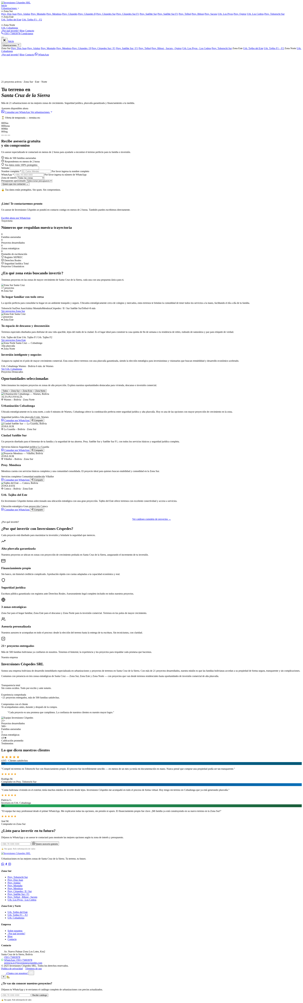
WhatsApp (43, 54)
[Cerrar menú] (4, 40)
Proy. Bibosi (198, 14)
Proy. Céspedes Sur (106, 14)
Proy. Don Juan (9, 14)
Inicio (4, 5)
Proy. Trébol (185, 14)
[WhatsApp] (3, 864)
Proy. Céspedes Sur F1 (127, 14)
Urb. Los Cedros (255, 14)
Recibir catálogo (39, 995)
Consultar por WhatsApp (17, 112)
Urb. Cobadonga (9, 27)
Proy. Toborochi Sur (274, 14)
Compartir (38, 420)
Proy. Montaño (38, 14)
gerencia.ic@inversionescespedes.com (23, 963)
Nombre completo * (11, 171)
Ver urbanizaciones (40, 112)
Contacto (29, 30)
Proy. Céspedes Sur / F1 (104, 48)
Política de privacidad (12, 968)
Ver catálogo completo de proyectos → (151, 519)
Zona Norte (40, 391)
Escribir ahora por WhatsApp (15, 218)
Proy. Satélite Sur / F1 (127, 48)
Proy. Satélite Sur (148, 14)
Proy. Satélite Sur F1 (167, 14)
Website (5, 168)
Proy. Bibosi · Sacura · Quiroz (167, 48)
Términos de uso (33, 968)
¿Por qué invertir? (10, 30)
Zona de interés (9, 177)
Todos (5, 391)
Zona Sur (15, 391)
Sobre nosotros (15, 930)
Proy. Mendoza (54, 14)
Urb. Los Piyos (225, 14)
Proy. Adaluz (23, 14)
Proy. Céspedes (69, 14)
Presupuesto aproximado (13, 180)
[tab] (2, 135)
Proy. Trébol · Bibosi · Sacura (22, 897)
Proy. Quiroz (240, 14)
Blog (22, 30)
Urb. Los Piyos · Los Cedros (196, 48)
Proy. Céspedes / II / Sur (20, 891)
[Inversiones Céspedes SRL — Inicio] (16, 2)
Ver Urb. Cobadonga (11, 369)
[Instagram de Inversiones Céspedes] (9, 864)
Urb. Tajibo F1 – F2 (32, 19)
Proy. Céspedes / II (81, 48)
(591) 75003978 (12, 33)
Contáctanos (27, 33)
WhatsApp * (7, 174)
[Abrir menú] (2, 37)
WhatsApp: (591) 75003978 (18, 960)
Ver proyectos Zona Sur (13, 311)
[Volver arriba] (31, 973)
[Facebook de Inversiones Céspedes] (6, 864)
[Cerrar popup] (3, 977)
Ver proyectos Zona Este (13, 340)
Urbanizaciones (9, 8)
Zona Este (27, 391)
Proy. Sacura (211, 14)
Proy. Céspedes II (87, 14)
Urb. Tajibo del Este (11, 19)
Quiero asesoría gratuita (46, 844)
